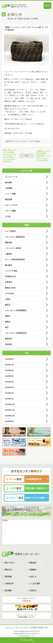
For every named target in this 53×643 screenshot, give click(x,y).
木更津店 (8, 282)
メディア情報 (10, 211)
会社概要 (8, 590)
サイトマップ (10, 627)
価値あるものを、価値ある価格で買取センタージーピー (19, 6)
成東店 (7, 322)
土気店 (7, 299)
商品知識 (8, 199)
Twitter (5, 520)
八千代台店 (9, 293)
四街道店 (8, 344)
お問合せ (33, 590)
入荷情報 (8, 188)
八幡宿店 (8, 254)
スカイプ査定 (26, 497)
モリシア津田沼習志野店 (15, 259)
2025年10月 (10, 416)
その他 (7, 216)
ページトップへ (26, 640)
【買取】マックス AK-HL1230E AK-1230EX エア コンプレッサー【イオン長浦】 (43, 155)
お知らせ (33, 576)
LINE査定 (26, 488)
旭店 (6, 327)
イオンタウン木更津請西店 (15, 310)
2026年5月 (9, 376)
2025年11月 (10, 410)
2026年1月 (9, 399)
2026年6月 (9, 370)
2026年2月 (9, 393)
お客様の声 (9, 583)
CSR (46, 627)
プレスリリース (11, 177)
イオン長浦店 (10, 231)
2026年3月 (9, 387)
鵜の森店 (8, 265)
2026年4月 (9, 382)
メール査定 (26, 479)
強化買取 (8, 182)
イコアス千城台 (34, 141)
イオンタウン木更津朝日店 (15, 333)
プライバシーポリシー (22, 627)
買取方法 (8, 570)
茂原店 (7, 316)
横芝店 (7, 305)
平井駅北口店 (10, 276)
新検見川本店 (10, 288)
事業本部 (8, 242)
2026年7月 (9, 365)
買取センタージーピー (21, 554)
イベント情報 (10, 194)
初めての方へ (10, 563)
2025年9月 (9, 421)
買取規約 (41, 627)
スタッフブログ (21, 141)
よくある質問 (34, 583)
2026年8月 (9, 359)
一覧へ (26, 155)
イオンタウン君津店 (13, 248)
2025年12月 (10, 404)
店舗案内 (33, 570)
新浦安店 (8, 339)
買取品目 (33, 563)
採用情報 (34, 627)
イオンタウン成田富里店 (15, 237)
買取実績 (8, 576)
